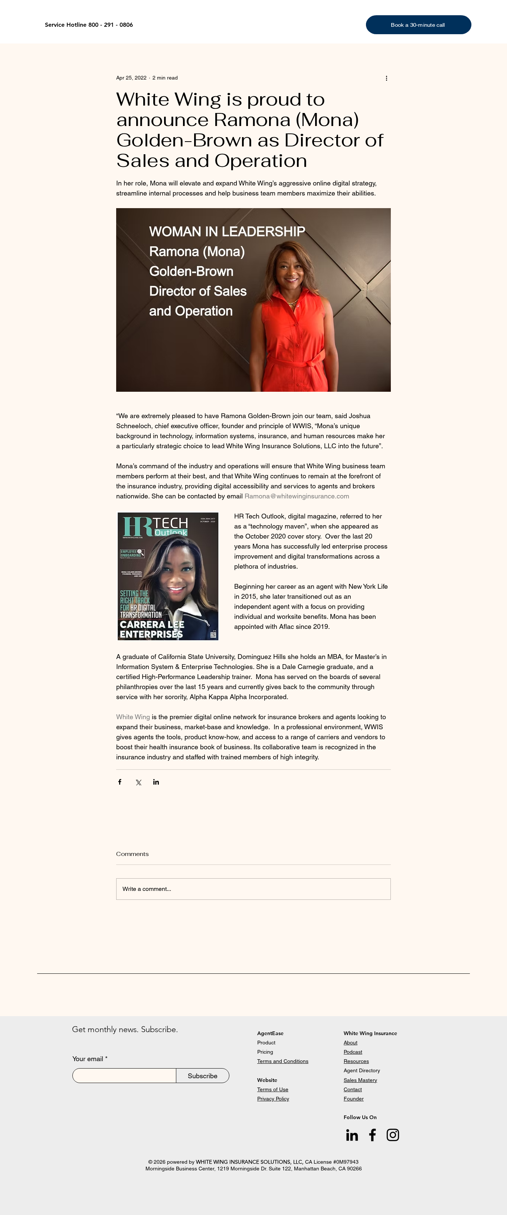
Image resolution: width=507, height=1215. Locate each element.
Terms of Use (272, 1089)
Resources (356, 1061)
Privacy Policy (273, 1099)
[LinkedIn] (352, 1135)
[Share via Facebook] (119, 781)
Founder (354, 1099)
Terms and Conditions (282, 1061)
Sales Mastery (360, 1080)
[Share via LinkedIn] (156, 781)
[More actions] (386, 77)
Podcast (353, 1052)
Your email (87, 1059)
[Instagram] (393, 1135)
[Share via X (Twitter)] (137, 781)
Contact (353, 1089)
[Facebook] (372, 1135)
